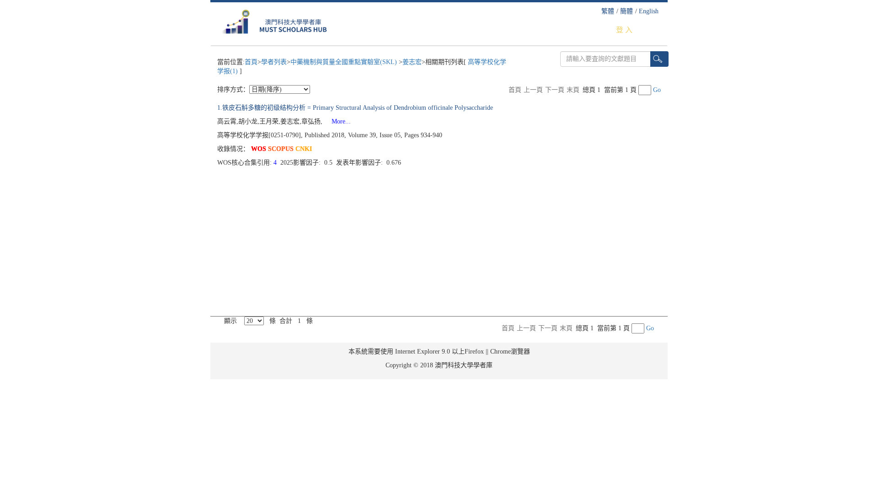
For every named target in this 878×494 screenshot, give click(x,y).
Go (657, 89)
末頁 (573, 89)
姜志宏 (412, 62)
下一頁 (554, 89)
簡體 (626, 11)
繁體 (607, 11)
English (648, 11)
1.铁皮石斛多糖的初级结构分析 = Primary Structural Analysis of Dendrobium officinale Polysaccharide (355, 107)
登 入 (624, 30)
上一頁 (533, 89)
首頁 (251, 62)
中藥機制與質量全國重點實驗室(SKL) (344, 62)
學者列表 (274, 62)
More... (337, 121)
